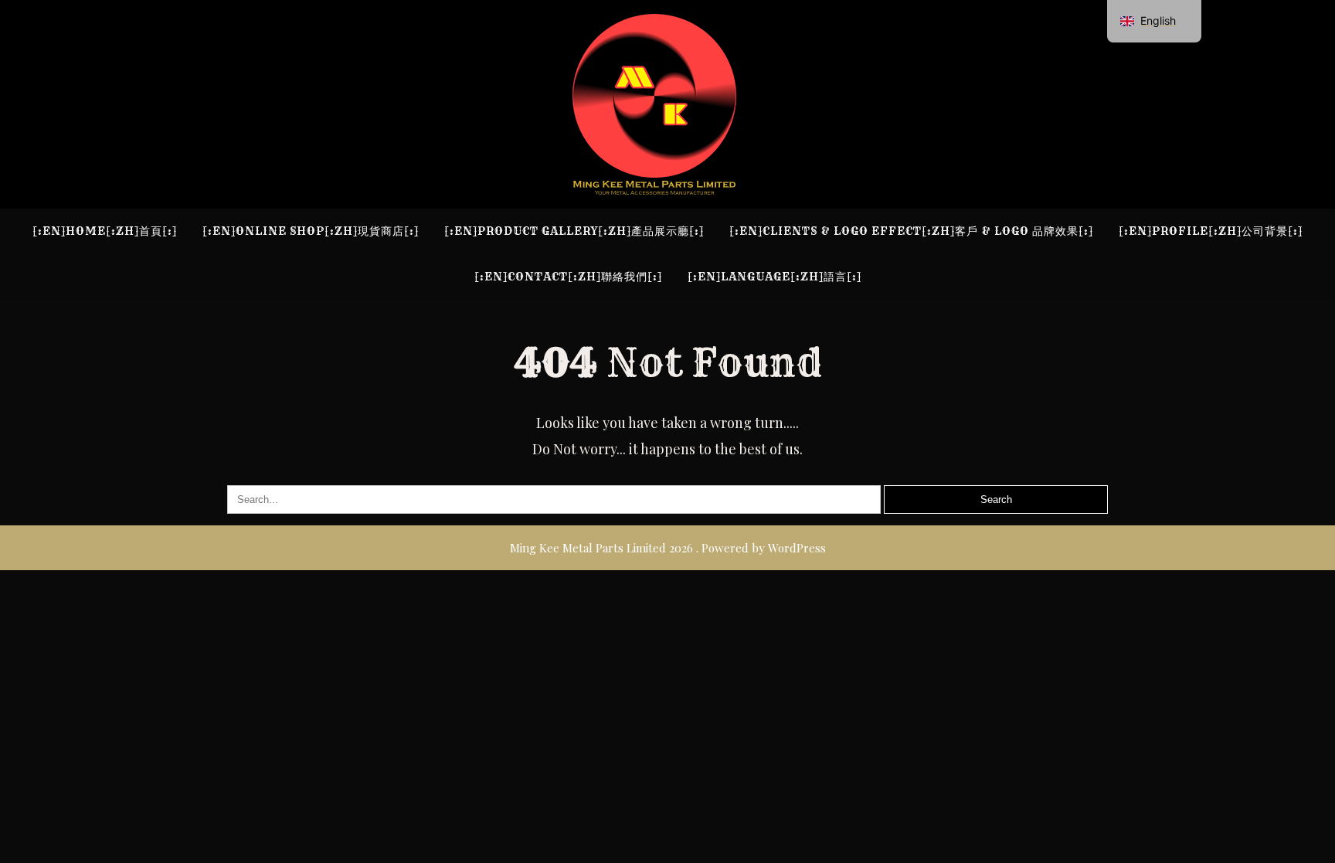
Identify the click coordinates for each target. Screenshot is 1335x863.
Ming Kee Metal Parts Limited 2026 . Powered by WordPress (668, 548)
